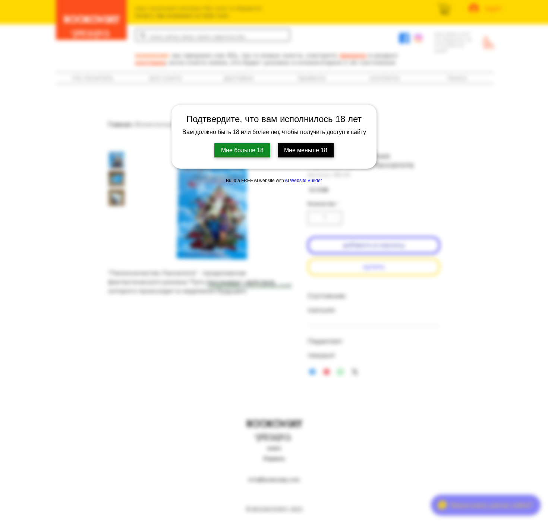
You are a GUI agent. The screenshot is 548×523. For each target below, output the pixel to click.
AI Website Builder (303, 180)
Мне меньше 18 (305, 150)
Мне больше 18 (242, 150)
